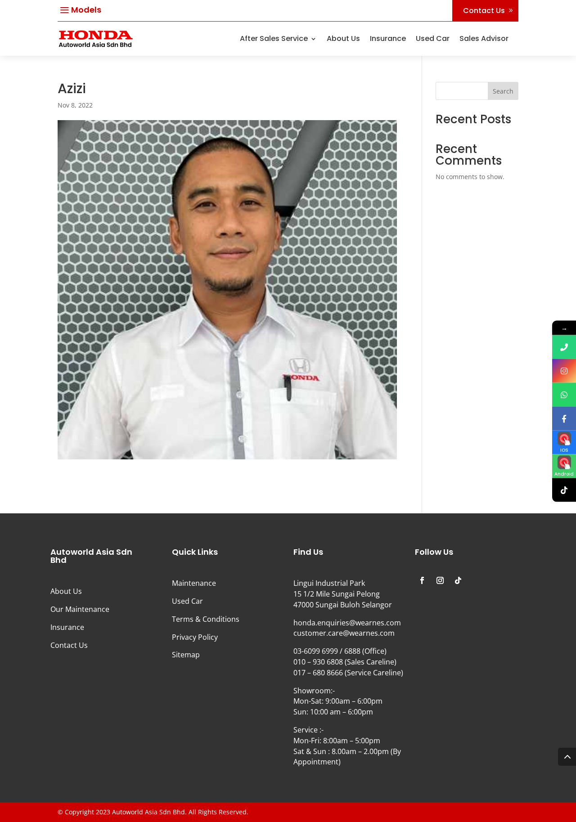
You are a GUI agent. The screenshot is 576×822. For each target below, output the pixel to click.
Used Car (433, 38)
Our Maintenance (79, 609)
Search (503, 91)
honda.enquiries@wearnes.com (347, 623)
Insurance (388, 38)
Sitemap (186, 655)
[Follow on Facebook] (422, 580)
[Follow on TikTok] (458, 580)
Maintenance (194, 583)
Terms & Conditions (205, 619)
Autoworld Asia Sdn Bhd (148, 812)
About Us (343, 38)
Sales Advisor (483, 38)
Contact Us (484, 10)
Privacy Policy (195, 637)
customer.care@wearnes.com (344, 633)
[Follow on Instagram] (440, 580)
